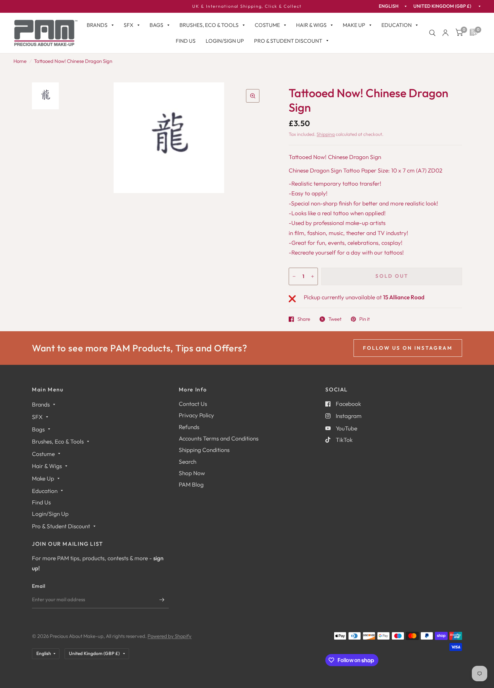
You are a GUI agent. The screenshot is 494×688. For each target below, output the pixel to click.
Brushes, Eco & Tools (209, 25)
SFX (128, 25)
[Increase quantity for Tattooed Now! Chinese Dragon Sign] (312, 276)
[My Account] (445, 33)
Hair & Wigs (311, 25)
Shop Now (192, 472)
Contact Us (193, 403)
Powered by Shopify (170, 636)
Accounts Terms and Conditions (218, 438)
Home (20, 61)
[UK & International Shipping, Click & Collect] (247, 6)
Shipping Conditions (204, 449)
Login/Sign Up (225, 40)
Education (396, 25)
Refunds (189, 426)
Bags (156, 25)
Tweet (334, 319)
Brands (97, 25)
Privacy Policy (196, 415)
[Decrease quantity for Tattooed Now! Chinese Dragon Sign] (294, 276)
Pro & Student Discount (288, 40)
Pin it (364, 319)
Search (187, 461)
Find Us (186, 40)
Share (303, 319)
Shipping (326, 134)
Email (38, 586)
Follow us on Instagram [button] (408, 348)
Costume (267, 25)
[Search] (432, 33)
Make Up (354, 25)
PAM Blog (191, 484)
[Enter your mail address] (162, 599)
